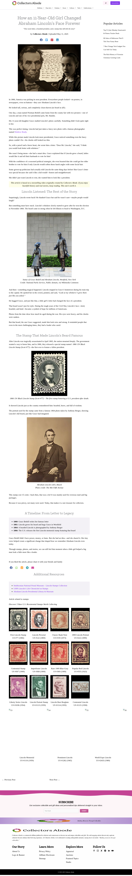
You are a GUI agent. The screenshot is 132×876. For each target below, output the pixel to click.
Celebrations (88, 8)
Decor (64, 8)
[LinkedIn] (109, 851)
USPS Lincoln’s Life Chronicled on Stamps (31, 588)
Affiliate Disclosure (47, 855)
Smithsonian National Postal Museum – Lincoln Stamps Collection (40, 585)
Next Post (54, 780)
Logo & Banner (18, 855)
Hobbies (39, 8)
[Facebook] (94, 851)
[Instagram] (98, 851)
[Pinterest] (105, 851)
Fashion (57, 8)
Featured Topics (72, 858)
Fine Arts (48, 8)
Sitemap (42, 858)
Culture (72, 8)
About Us (16, 851)
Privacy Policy (44, 851)
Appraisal (70, 851)
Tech (78, 8)
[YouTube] (112, 851)
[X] (101, 851)
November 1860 (17, 208)
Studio (68, 862)
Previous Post (8, 780)
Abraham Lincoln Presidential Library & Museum (33, 591)
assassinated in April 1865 (42, 341)
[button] (115, 3)
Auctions (69, 855)
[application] (43, 8)
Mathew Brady (21, 132)
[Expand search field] (106, 3)
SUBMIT (84, 811)
